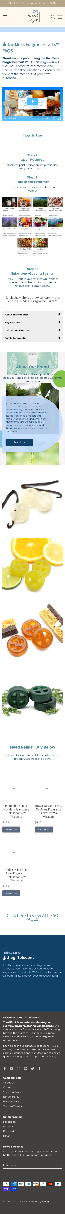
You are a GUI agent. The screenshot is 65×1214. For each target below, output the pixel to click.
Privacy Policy (11, 1101)
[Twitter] (32, 1068)
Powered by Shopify (39, 1201)
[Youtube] (11, 1068)
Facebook (9, 1121)
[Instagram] (18, 1068)
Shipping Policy (12, 1092)
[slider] (29, 118)
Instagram (9, 1126)
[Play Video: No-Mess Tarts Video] (32, 101)
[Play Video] (5, 118)
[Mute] (48, 118)
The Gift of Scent (19, 1201)
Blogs (6, 1135)
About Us (9, 1082)
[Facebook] (4, 1068)
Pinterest (8, 1131)
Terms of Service (13, 1106)
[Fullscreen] (60, 118)
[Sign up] (60, 1165)
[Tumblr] (39, 1068)
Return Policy (11, 1096)
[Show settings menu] (54, 118)
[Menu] (5, 16)
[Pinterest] (25, 1068)
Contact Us (10, 1087)
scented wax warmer (41, 188)
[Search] (52, 17)
